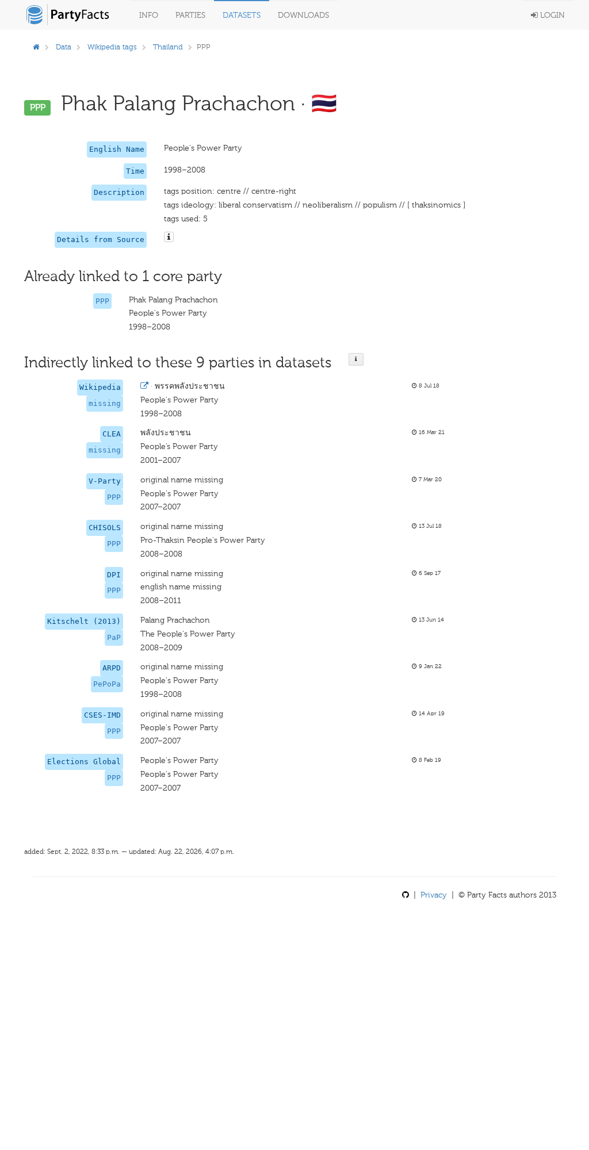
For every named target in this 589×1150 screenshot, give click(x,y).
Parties (190, 15)
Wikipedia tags (112, 47)
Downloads (303, 15)
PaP (114, 637)
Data (63, 47)
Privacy (433, 895)
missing (105, 403)
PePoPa (107, 684)
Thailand (168, 47)
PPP (102, 301)
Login (551, 15)
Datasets (242, 15)
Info (148, 15)
